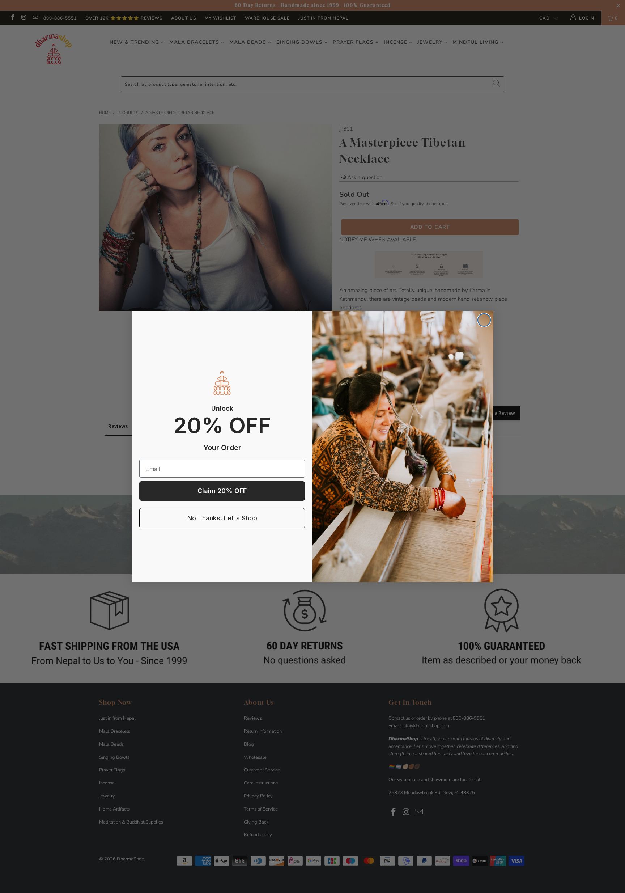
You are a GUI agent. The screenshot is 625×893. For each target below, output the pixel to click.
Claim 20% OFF (222, 491)
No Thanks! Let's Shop (222, 518)
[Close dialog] (484, 320)
